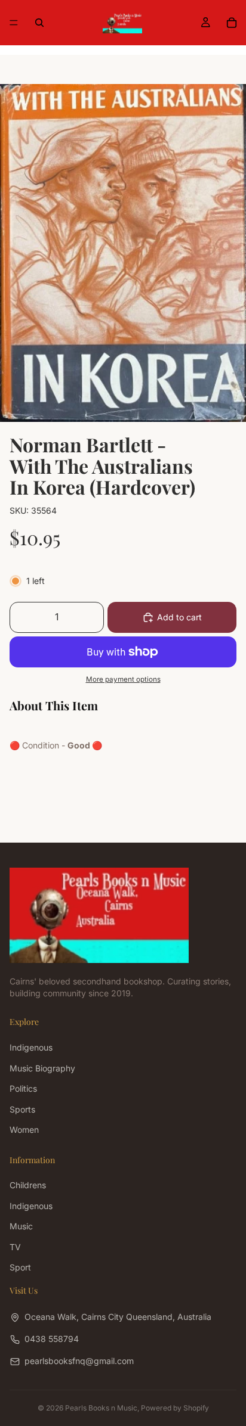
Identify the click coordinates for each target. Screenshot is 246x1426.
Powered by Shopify (175, 1407)
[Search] (39, 23)
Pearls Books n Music (101, 1407)
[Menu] (13, 22)
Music (21, 1226)
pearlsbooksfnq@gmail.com (79, 1361)
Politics (23, 1088)
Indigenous (31, 1047)
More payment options (123, 679)
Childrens (28, 1185)
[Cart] (232, 23)
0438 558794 (51, 1339)
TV (15, 1247)
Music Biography (42, 1068)
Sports (22, 1109)
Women (24, 1129)
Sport (20, 1267)
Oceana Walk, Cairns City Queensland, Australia (117, 1317)
